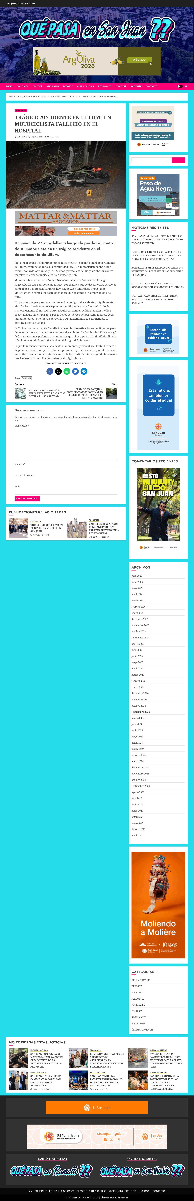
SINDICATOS (52, 86)
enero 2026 (138, 612)
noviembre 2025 (140, 625)
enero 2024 (138, 761)
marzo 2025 (138, 674)
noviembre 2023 (140, 773)
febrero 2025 (139, 680)
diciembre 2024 (140, 693)
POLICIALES (22, 86)
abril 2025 (137, 668)
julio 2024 (137, 724)
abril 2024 (137, 742)
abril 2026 (137, 594)
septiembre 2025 (141, 637)
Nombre (20, 464)
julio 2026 (137, 575)
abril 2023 (137, 816)
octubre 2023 (139, 779)
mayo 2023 (137, 810)
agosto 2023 (138, 792)
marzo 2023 (138, 823)
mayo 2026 (137, 588)
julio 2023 (137, 798)
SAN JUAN (26, 378)
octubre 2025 (139, 631)
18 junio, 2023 (37, 137)
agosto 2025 (138, 643)
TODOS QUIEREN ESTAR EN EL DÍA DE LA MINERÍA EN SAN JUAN (46, 528)
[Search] (186, 86)
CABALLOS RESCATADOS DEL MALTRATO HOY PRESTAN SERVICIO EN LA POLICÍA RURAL (104, 528)
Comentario (22, 425)
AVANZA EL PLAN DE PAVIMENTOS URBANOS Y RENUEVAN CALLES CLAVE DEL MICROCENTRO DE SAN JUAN (158, 271)
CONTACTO (151, 86)
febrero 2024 (139, 755)
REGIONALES (104, 86)
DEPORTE (68, 86)
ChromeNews (107, 1197)
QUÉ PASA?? (22, 137)
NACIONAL (136, 86)
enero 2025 (138, 687)
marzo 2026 (138, 600)
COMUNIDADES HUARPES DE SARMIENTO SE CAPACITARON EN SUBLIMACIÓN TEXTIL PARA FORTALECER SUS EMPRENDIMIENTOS (157, 255)
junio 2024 (137, 730)
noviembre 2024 (140, 699)
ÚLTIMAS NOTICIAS (142, 1029)
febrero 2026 (139, 606)
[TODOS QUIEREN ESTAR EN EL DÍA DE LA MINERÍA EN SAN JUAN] (18, 528)
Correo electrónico (26, 475)
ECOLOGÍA (120, 86)
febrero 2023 (139, 829)
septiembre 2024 (141, 711)
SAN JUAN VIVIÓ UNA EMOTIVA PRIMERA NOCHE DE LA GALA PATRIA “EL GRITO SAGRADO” (154, 299)
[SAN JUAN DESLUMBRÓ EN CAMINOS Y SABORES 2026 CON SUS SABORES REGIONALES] (18, 1080)
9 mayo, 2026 (39, 535)
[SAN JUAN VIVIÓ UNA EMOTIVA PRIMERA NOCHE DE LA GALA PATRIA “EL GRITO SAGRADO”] (78, 1080)
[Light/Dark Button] (180, 86)
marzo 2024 (138, 749)
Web (17, 486)
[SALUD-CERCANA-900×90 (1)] (66, 235)
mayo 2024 (137, 736)
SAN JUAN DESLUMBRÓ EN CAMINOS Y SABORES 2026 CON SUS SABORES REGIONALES (46, 1080)
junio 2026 (137, 582)
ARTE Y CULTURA (85, 86)
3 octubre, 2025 (98, 537)
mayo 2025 (137, 662)
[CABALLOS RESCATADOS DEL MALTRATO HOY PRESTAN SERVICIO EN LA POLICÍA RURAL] (77, 528)
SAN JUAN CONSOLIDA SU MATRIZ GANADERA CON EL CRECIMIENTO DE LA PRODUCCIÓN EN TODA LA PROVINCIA (157, 239)
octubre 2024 (139, 705)
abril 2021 (137, 835)
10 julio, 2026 (39, 1089)
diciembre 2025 (140, 619)
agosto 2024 (138, 718)
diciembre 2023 (140, 767)
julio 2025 (137, 649)
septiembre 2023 (141, 786)
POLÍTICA (37, 86)
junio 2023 (137, 804)
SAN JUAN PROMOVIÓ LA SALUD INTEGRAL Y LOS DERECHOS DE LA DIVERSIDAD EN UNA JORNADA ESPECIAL (164, 1082)
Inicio (9, 86)
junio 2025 (137, 656)
